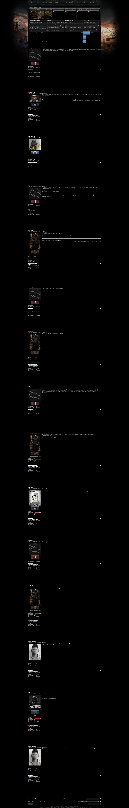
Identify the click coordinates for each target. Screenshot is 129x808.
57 (46, 586)
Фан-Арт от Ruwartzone (52, 29)
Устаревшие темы (38, 798)
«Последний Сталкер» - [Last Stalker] (73, 30)
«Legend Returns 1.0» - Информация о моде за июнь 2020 (94, 29)
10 (43, 801)
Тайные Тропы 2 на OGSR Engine (37, 22)
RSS (83, 807)
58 (46, 642)
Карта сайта (72, 807)
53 (46, 387)
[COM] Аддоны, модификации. (72, 29)
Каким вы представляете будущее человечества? (53, 798)
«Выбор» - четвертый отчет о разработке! (91, 24)
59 (46, 693)
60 (46, 747)
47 (46, 93)
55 (46, 488)
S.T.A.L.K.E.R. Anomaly (35, 27)
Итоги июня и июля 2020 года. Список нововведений (58, 25)
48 (46, 137)
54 (46, 433)
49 (46, 186)
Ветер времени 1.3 (69, 22)
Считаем (32, 25)
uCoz (90, 807)
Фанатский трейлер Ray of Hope (54, 30)
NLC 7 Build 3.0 (69, 24)
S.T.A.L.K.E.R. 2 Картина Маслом (54, 24)
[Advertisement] (71, 82)
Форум (29, 26)
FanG (66, 806)
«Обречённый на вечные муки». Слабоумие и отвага (58, 27)
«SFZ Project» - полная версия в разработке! (92, 25)
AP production (70, 806)
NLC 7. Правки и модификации (36, 30)
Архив (33, 798)
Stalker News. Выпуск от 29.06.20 (89, 27)
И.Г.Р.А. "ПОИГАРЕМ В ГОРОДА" (37, 24)
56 (46, 541)
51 (46, 287)
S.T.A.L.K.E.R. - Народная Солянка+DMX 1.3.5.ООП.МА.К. (77, 27)
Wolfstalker (57, 806)
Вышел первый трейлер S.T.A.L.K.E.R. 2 (91, 22)
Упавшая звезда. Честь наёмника (72, 25)
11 (34, 110)
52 (46, 332)
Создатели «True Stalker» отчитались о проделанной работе (95, 30)
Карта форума (78, 807)
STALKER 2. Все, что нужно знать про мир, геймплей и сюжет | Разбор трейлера (63, 22)
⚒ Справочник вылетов (35, 29)
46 (46, 48)
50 (46, 231)
